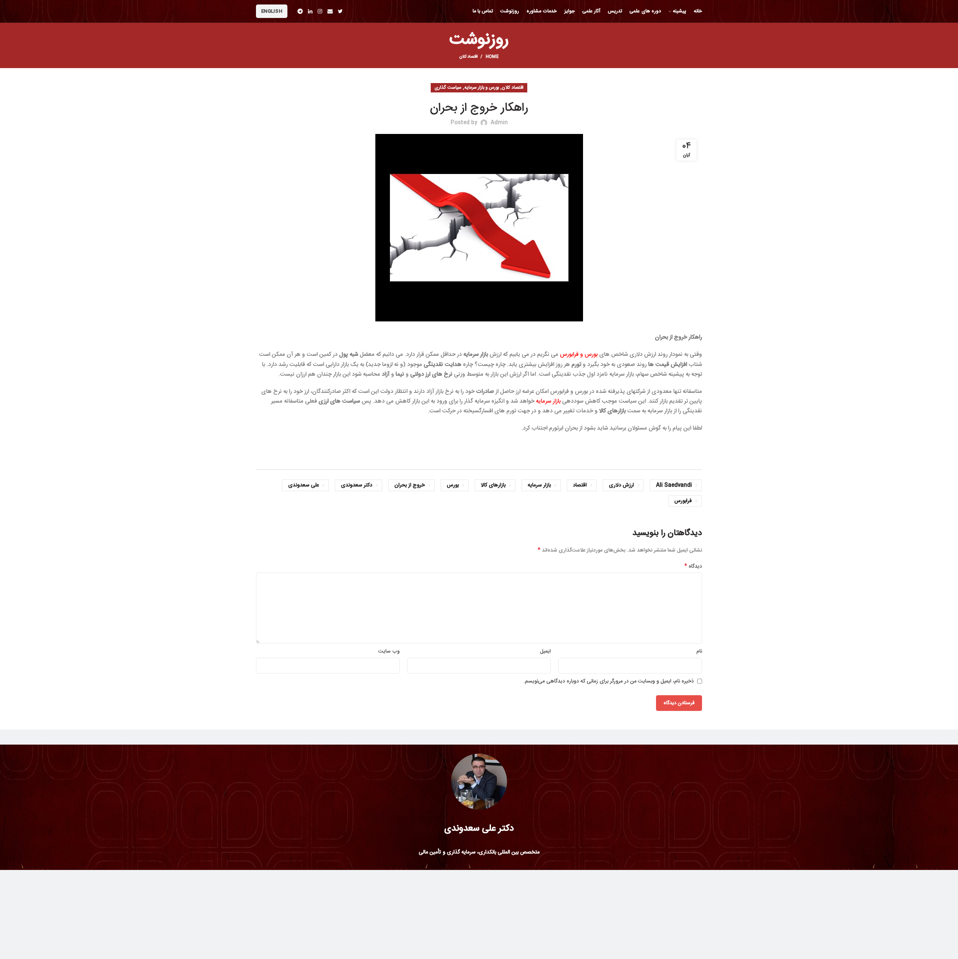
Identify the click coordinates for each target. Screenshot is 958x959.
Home (492, 57)
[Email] (330, 11)
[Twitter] (340, 11)
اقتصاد (580, 485)
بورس (453, 485)
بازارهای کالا (493, 485)
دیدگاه (693, 566)
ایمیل (545, 651)
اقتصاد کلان (468, 57)
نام (699, 651)
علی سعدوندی (303, 485)
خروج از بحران (409, 485)
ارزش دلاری (621, 485)
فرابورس (683, 501)
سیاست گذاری (447, 87)
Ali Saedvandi (674, 485)
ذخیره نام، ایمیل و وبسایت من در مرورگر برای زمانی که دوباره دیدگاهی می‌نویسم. (609, 681)
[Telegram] (300, 11)
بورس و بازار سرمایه (481, 87)
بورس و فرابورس (579, 354)
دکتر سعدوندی (356, 485)
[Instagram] (320, 11)
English (271, 11)
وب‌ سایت (389, 651)
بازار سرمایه (548, 401)
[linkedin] (310, 11)
